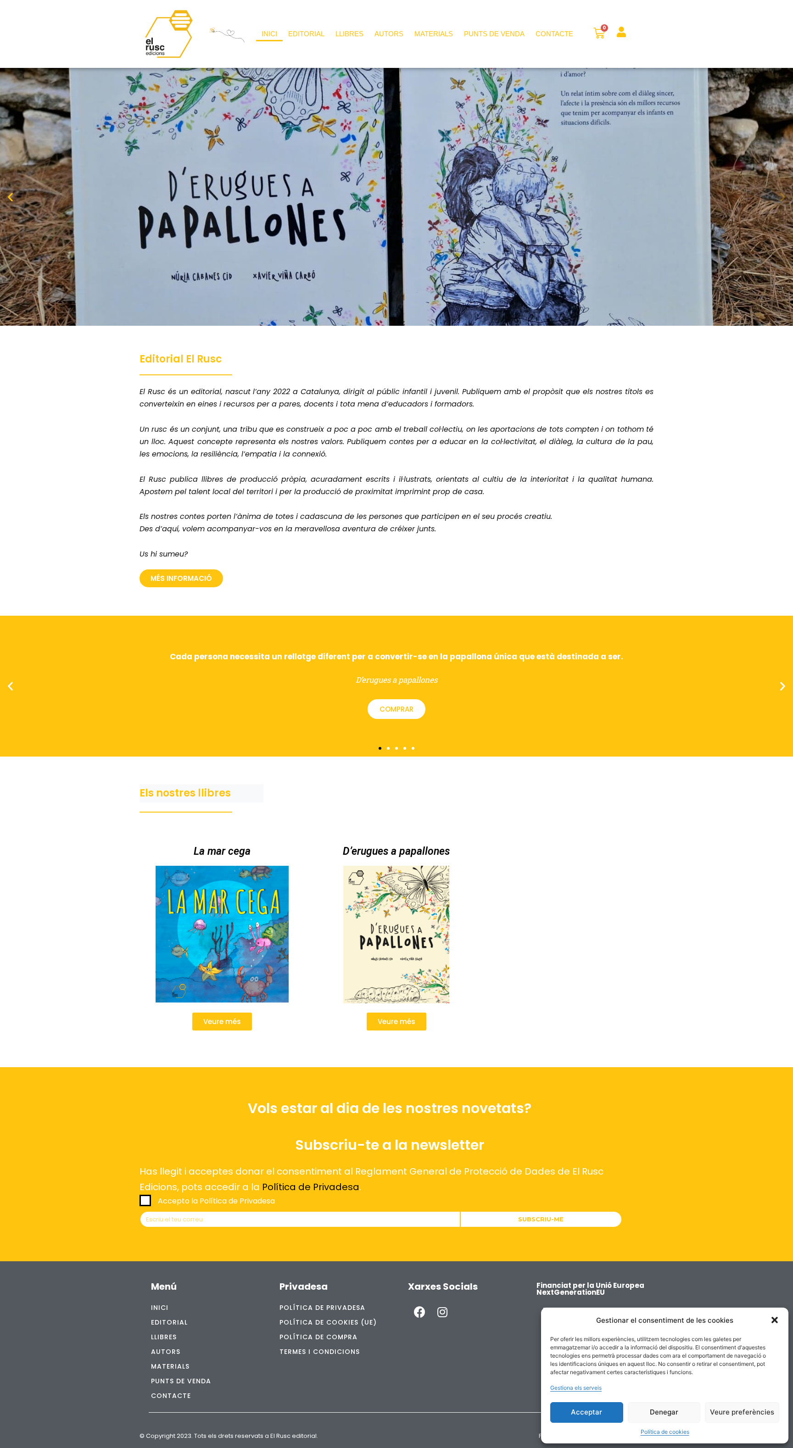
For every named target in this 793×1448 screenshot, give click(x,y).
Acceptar (586, 1412)
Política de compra (318, 1337)
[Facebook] (419, 1311)
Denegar (664, 1412)
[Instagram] (442, 1311)
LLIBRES (349, 34)
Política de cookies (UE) (328, 1322)
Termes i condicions (319, 1351)
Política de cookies (665, 1431)
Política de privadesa (322, 1307)
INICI (269, 34)
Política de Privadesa (310, 1187)
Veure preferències (742, 1412)
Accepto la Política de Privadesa (216, 1201)
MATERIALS (433, 34)
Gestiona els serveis (576, 1387)
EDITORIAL (306, 34)
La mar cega (222, 851)
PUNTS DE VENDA (494, 34)
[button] (774, 1320)
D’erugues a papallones (396, 851)
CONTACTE (554, 34)
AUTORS (388, 34)
